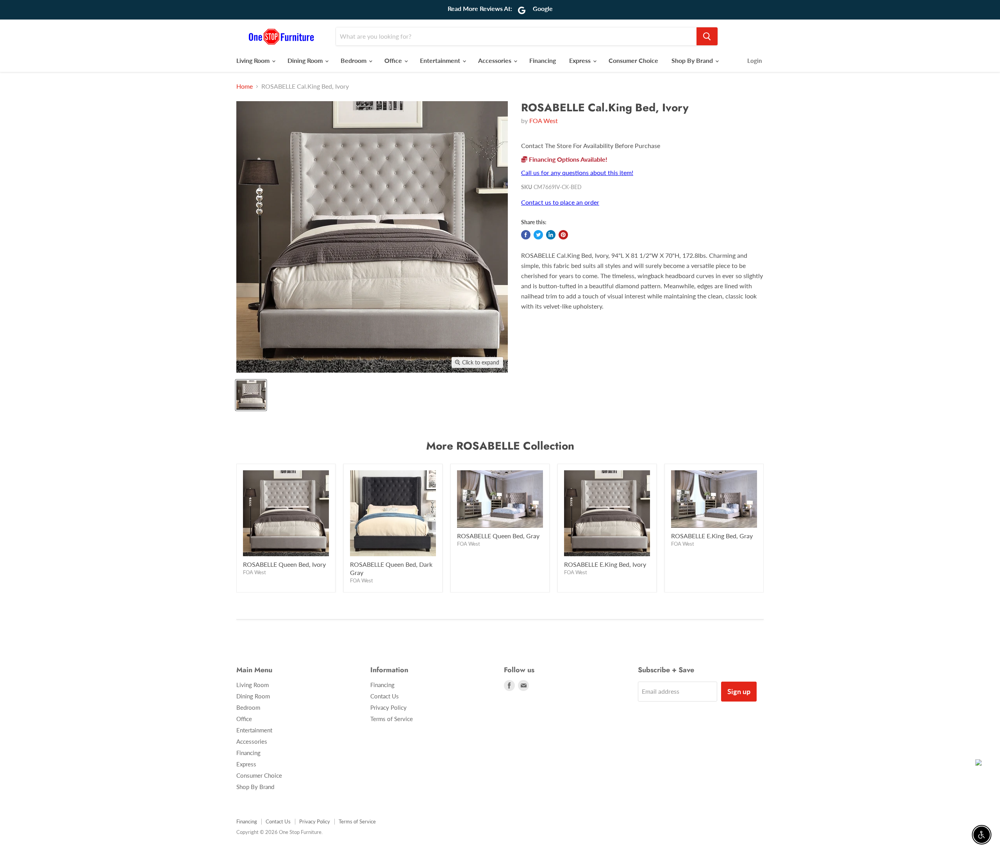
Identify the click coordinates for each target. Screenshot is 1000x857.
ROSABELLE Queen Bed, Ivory (284, 564)
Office (394, 60)
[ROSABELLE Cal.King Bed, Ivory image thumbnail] (251, 395)
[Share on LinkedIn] (550, 234)
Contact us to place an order (560, 202)
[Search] (707, 36)
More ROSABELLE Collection (500, 446)
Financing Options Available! (567, 159)
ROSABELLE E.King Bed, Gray (712, 535)
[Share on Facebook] (525, 234)
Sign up (738, 691)
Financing (542, 60)
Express (580, 60)
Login (754, 60)
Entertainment (441, 60)
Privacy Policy (388, 707)
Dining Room (306, 60)
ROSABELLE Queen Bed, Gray (498, 535)
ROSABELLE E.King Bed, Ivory (605, 564)
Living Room (253, 60)
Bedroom (354, 60)
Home (244, 86)
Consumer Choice (633, 60)
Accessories (495, 60)
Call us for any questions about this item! (577, 172)
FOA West (543, 120)
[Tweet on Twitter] (538, 234)
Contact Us (384, 696)
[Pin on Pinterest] (563, 234)
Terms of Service (391, 718)
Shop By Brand (692, 60)
